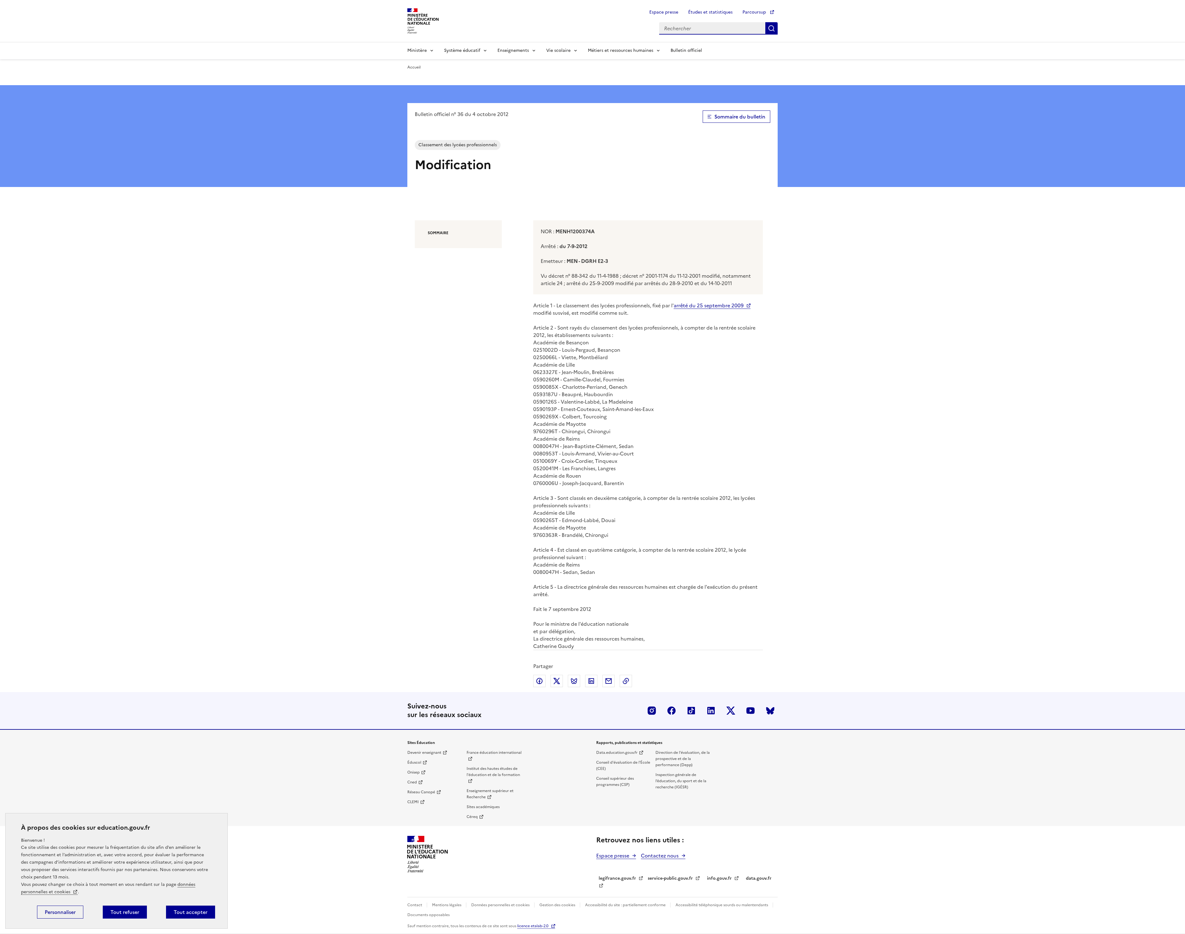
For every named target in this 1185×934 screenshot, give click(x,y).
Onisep (413, 772)
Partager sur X (557, 681)
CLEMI (413, 802)
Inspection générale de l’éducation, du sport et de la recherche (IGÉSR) (680, 781)
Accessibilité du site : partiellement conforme (626, 905)
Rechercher (771, 28)
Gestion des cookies (557, 905)
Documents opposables (428, 915)
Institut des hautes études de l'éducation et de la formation (493, 772)
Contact (415, 905)
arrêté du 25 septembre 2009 (709, 305)
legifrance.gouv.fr (617, 878)
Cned (412, 782)
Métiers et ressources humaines (620, 50)
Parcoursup (754, 12)
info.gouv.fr (719, 878)
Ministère (417, 50)
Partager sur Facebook (539, 681)
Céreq (472, 817)
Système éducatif (462, 50)
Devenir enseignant (424, 752)
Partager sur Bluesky (574, 681)
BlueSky (770, 710)
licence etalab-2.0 (532, 926)
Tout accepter (190, 912)
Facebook (671, 710)
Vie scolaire (558, 50)
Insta (651, 710)
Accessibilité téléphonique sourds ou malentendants (722, 905)
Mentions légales (447, 905)
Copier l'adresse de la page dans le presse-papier (626, 681)
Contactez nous (660, 855)
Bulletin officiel (686, 50)
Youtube (750, 710)
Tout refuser (124, 912)
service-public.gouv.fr (670, 878)
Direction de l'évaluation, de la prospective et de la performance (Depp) (682, 759)
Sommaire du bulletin (739, 116)
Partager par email (608, 681)
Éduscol (414, 762)
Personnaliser (60, 912)
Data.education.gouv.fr (617, 752)
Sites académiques (483, 807)
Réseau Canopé (421, 792)
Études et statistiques (710, 12)
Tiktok (691, 710)
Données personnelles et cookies (500, 905)
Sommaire (438, 233)
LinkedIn (711, 710)
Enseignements (513, 50)
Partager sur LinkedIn (591, 681)
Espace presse (663, 12)
